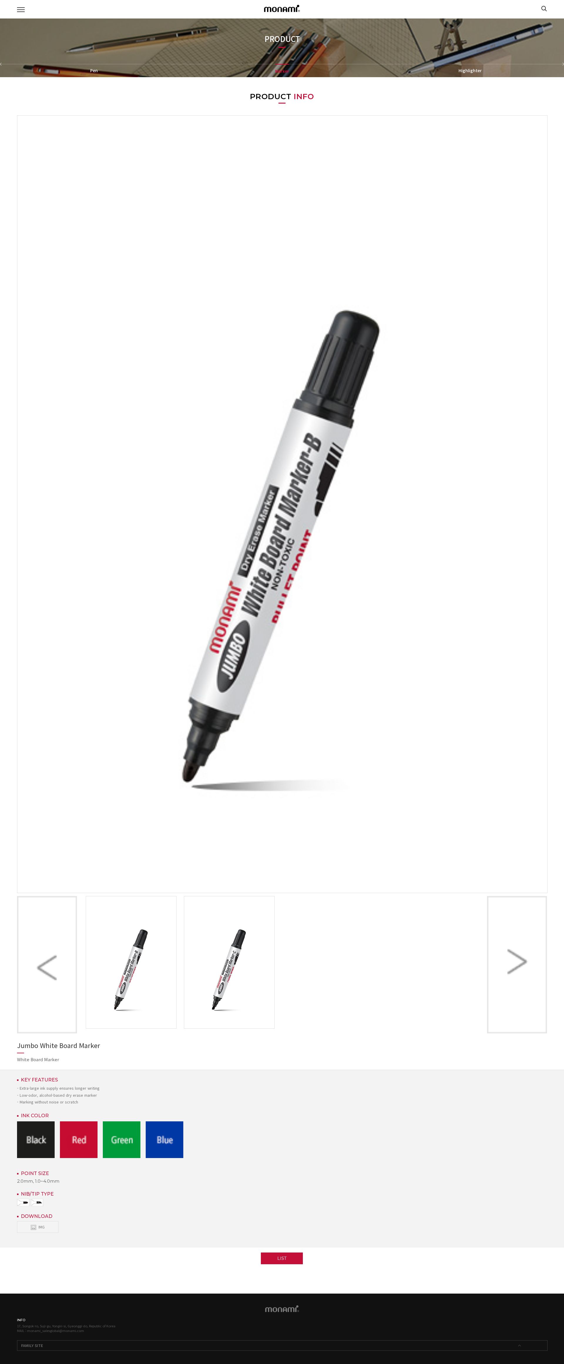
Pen (94, 70)
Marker (282, 71)
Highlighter (470, 70)
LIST (282, 1258)
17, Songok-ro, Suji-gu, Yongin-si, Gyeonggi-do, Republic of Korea (66, 1326)
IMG (41, 1226)
